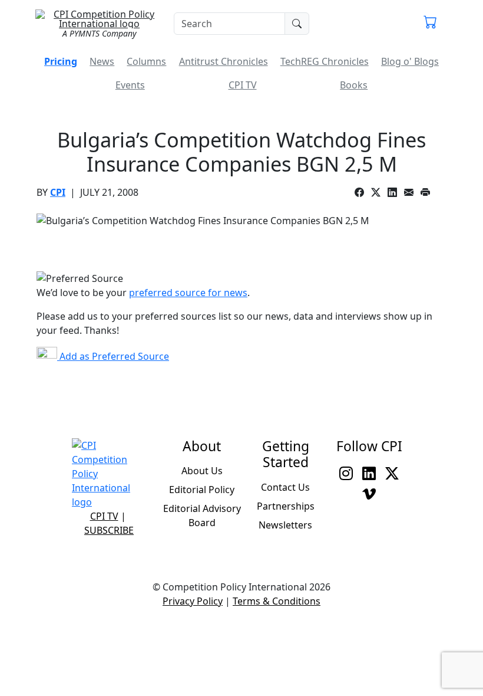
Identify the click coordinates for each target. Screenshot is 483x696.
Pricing (60, 61)
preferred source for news (188, 292)
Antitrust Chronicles (223, 61)
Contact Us (285, 487)
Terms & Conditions (276, 601)
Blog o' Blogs (410, 61)
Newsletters (285, 524)
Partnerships (286, 506)
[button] (430, 23)
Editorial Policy (201, 489)
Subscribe (109, 530)
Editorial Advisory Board (202, 515)
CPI (57, 192)
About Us (202, 470)
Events (130, 84)
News (102, 61)
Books (354, 84)
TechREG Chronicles (324, 61)
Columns (146, 61)
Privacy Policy (193, 601)
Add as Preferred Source (113, 356)
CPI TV (243, 84)
